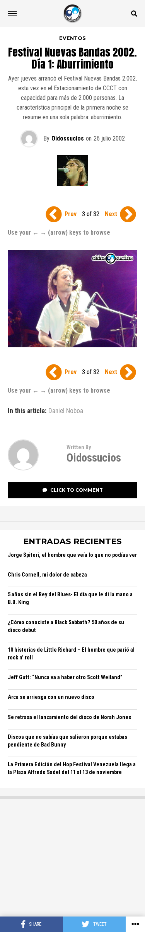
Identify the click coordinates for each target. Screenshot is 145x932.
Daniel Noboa (65, 411)
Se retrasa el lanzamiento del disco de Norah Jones (69, 717)
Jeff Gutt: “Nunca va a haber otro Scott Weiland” (65, 677)
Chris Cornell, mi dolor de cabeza (47, 575)
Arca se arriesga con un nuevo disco (51, 697)
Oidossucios (67, 138)
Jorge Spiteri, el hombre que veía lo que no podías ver (72, 555)
